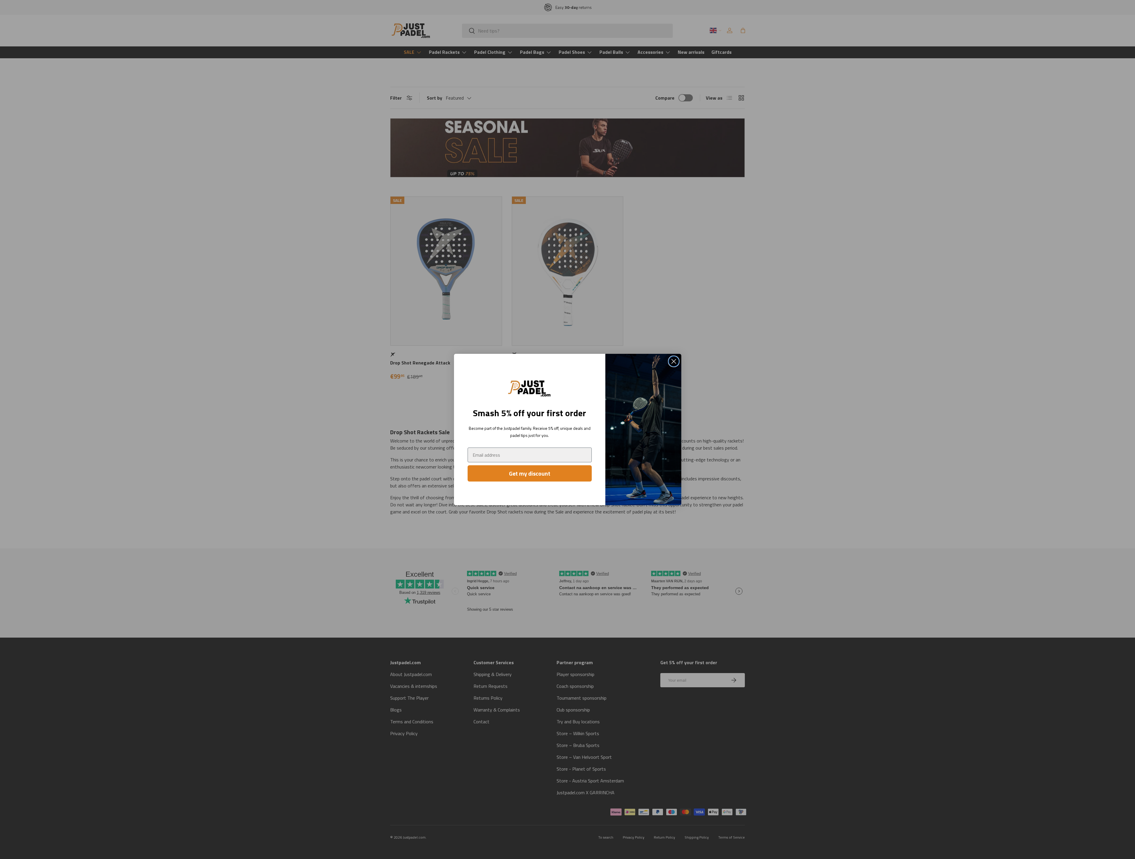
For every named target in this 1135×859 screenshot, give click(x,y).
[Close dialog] (674, 361)
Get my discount (529, 473)
